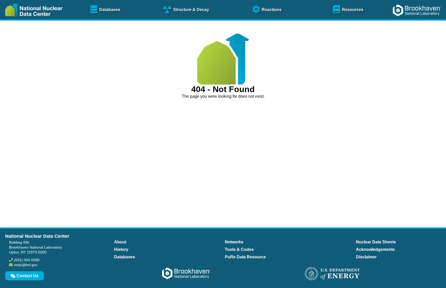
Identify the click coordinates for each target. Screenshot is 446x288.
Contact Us (27, 276)
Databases (124, 257)
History (121, 249)
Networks (234, 242)
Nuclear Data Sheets (376, 242)
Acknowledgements (375, 249)
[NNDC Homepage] (32, 20)
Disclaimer (366, 257)
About (120, 242)
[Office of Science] (332, 274)
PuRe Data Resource (245, 257)
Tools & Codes (239, 249)
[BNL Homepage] (417, 20)
